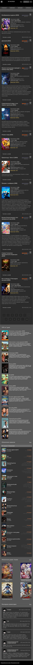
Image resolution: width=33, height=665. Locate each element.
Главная (4, 7)
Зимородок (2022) (13, 353)
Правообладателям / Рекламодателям (10, 662)
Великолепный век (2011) (15, 429)
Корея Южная (17, 163)
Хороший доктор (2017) (15, 418)
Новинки (12, 7)
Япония (16, 74)
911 (8, 621)
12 (18, 319)
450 (27, 319)
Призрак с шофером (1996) (9, 183)
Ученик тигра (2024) (7, 134)
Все (30, 442)
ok (30, 1)
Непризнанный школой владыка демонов (12, 642)
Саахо (8, 632)
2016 (18, 222)
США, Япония (17, 285)
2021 (18, 73)
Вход (21, 1)
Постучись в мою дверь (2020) (17, 331)
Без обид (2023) (13, 407)
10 (10, 319)
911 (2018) (11, 374)
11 (14, 319)
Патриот (9, 609)
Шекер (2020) (12, 385)
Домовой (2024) (6, 41)
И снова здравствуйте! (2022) (16, 396)
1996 (18, 187)
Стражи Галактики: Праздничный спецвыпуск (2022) (9, 254)
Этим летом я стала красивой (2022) (18, 342)
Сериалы (28, 7)
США (15, 140)
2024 (18, 19)
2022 (18, 259)
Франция (16, 188)
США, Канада (17, 20)
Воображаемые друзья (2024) (10, 15)
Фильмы (20, 7)
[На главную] (11, 2)
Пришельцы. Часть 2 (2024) (10, 157)
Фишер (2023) (12, 364)
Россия (16, 46)
